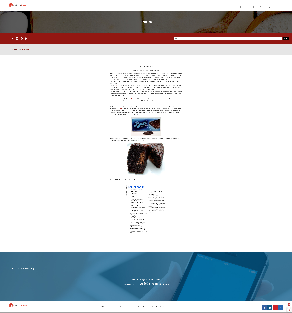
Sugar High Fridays (172, 97)
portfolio (259, 7)
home (203, 7)
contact (278, 7)
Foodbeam (134, 99)
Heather (118, 85)
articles (213, 7)
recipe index (247, 7)
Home (13, 49)
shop (268, 7)
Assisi (120, 109)
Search (286, 38)
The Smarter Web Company (161, 306)
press (223, 7)
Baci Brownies (25, 49)
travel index (234, 7)
